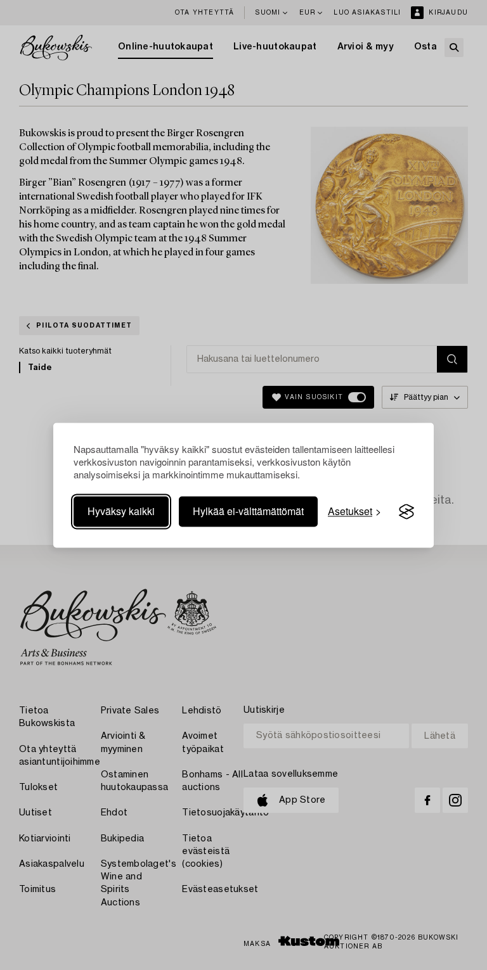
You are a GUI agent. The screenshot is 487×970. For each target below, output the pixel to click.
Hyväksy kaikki (121, 511)
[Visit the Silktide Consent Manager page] (406, 512)
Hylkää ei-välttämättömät (248, 511)
